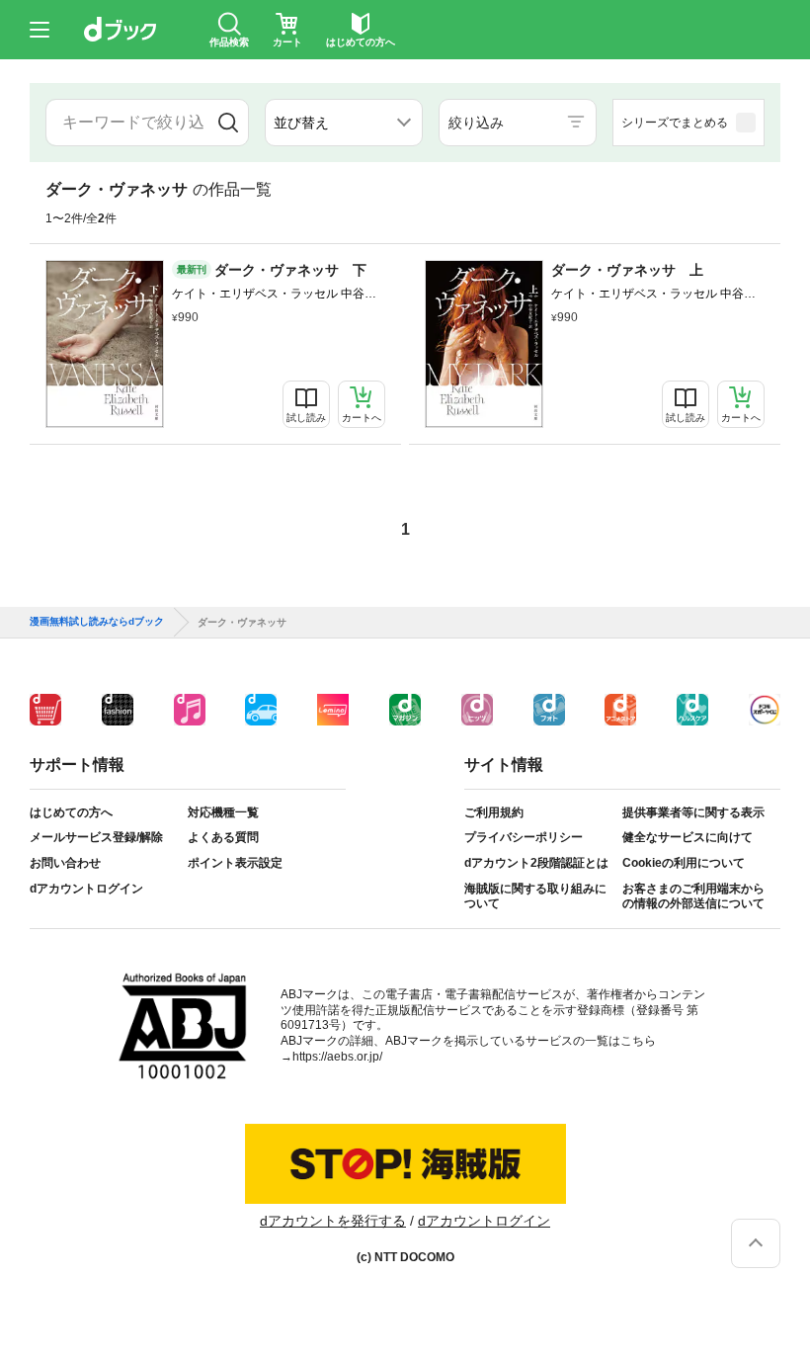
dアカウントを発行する (333, 1221)
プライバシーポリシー (523, 837)
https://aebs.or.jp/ (337, 1057)
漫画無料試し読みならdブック (97, 622)
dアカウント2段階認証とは (536, 863)
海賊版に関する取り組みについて (535, 896)
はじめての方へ (71, 812)
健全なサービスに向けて (687, 837)
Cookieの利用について (683, 863)
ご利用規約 (494, 812)
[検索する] (227, 122)
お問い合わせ (65, 863)
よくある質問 (223, 837)
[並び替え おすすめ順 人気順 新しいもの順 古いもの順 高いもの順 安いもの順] (344, 122)
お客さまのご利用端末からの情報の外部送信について (693, 896)
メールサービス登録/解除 (96, 837)
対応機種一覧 (223, 812)
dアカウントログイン (86, 888)
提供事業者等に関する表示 (693, 812)
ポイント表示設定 (235, 863)
